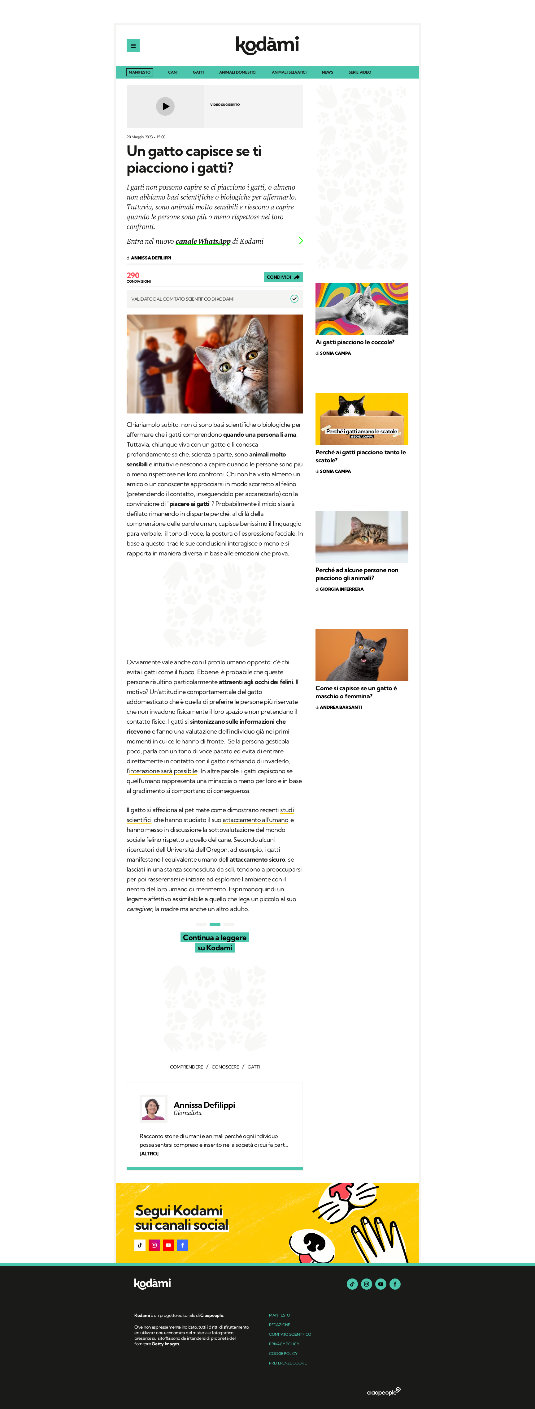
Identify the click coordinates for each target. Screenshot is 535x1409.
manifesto (279, 1315)
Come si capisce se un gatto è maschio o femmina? (356, 692)
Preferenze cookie (288, 1363)
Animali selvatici (289, 73)
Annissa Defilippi (204, 1105)
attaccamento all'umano (255, 820)
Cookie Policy (283, 1353)
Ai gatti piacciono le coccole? (354, 342)
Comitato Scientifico (290, 1334)
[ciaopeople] (384, 1392)
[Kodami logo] (267, 45)
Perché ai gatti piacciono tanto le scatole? (360, 456)
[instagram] (366, 1284)
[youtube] (380, 1284)
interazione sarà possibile (163, 771)
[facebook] (395, 1284)
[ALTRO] (149, 1153)
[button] (140, 1245)
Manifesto (139, 72)
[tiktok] (352, 1284)
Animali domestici (237, 73)
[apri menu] (133, 45)
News (327, 73)
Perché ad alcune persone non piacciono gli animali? (356, 574)
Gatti (198, 73)
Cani (172, 73)
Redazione (279, 1324)
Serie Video (360, 73)
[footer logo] (192, 1284)
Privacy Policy (284, 1344)
